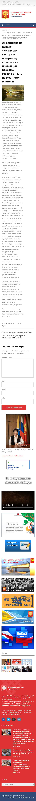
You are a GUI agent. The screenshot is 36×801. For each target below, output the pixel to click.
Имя (4, 381)
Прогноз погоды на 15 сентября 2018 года (17, 332)
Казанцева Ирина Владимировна (12, 456)
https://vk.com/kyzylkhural (31, 6)
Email (4, 389)
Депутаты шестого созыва (11, 4)
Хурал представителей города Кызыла (21, 797)
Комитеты (26, 4)
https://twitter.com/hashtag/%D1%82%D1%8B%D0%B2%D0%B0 (28, 6)
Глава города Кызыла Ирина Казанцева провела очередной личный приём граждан (23, 752)
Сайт (3, 398)
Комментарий (7, 357)
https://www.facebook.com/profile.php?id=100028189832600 (3, 719)
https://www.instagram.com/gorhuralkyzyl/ (33, 6)
